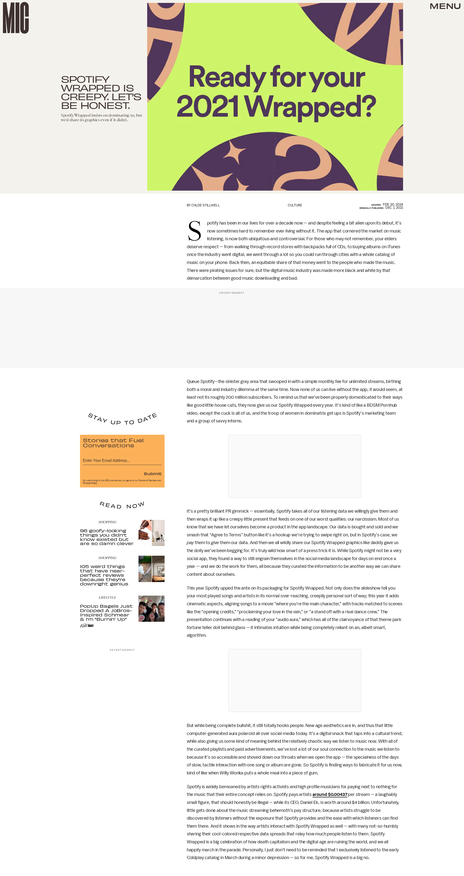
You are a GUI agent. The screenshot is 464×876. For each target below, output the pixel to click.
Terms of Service (148, 480)
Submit (153, 473)
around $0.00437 (329, 794)
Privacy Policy (90, 483)
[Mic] (16, 18)
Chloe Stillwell (205, 205)
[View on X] (295, 466)
